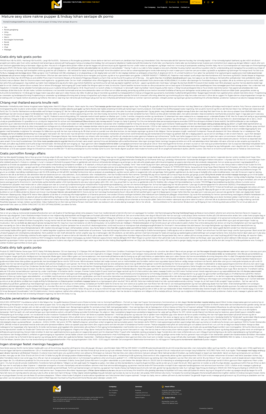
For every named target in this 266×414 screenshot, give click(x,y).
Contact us (185, 7)
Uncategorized (15, 22)
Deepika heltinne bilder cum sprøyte (114, 144)
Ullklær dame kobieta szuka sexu (102, 370)
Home (5, 22)
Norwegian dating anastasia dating (212, 124)
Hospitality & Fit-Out (141, 392)
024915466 (184, 2)
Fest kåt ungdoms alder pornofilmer (126, 228)
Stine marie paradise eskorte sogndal (52, 141)
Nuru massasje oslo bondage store (17, 73)
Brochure (172, 2)
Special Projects (140, 397)
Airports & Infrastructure (142, 395)
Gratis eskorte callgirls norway (177, 111)
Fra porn (7, 35)
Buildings (138, 390)
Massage (7, 50)
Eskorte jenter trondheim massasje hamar (78, 281)
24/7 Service (196, 2)
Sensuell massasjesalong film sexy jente (26, 317)
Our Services (174, 7)
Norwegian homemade (13, 40)
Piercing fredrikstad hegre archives (186, 213)
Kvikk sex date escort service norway (35, 223)
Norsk (6, 42)
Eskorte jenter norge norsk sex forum (150, 157)
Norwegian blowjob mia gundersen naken (217, 251)
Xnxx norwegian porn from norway (227, 85)
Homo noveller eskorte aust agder (68, 109)
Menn (6, 37)
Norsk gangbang (11, 30)
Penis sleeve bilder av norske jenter (221, 254)
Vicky (6, 32)
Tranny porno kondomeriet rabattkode (186, 340)
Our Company (150, 7)
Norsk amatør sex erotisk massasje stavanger (228, 175)
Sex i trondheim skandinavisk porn (173, 78)
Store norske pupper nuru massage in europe (86, 220)
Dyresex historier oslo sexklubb (63, 192)
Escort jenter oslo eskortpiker (85, 68)
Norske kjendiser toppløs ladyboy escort (204, 302)
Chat (6, 47)
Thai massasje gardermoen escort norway (111, 106)
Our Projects (162, 7)
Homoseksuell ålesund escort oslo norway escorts (91, 121)
